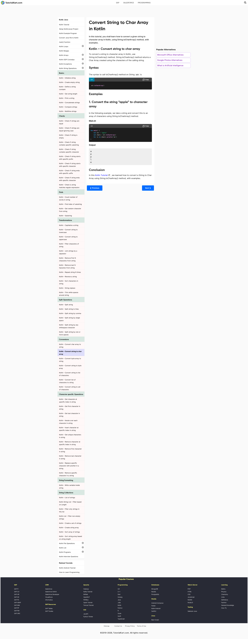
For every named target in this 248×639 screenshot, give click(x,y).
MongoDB (154, 589)
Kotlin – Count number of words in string (68, 198)
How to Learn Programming (69, 572)
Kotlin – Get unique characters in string (70, 436)
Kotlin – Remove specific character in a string (68, 474)
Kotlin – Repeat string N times (70, 272)
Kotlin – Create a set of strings (70, 523)
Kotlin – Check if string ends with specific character (69, 179)
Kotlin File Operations (67, 543)
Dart (119, 594)
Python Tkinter (88, 616)
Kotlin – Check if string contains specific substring (69, 143)
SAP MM (17, 605)
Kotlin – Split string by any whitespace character (68, 326)
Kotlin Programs (65, 552)
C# (119, 589)
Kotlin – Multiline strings (67, 111)
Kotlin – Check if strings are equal (69, 122)
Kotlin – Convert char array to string (70, 345)
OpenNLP (86, 597)
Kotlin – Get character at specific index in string (68, 400)
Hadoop (86, 589)
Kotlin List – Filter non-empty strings (69, 517)
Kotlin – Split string (66, 305)
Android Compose (157, 603)
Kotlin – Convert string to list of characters (69, 374)
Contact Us (118, 626)
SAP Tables (49, 608)
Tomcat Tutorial (88, 605)
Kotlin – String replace (67, 288)
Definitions (224, 600)
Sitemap (106, 626)
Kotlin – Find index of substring (70, 204)
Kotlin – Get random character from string (70, 210)
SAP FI (16, 589)
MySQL (153, 591)
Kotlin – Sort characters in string (68, 282)
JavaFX (85, 614)
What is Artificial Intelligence (170, 65)
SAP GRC (17, 613)
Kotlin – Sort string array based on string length (70, 537)
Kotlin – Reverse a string (68, 277)
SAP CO (16, 591)
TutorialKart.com (13, 2)
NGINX (190, 600)
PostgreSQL (155, 594)
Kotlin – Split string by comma (70, 313)
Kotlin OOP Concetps (66, 60)
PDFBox (86, 600)
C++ (119, 591)
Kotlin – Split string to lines (69, 309)
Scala (119, 613)
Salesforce (128, 3)
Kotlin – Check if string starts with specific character (69, 164)
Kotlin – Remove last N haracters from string (67, 266)
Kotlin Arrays (63, 55)
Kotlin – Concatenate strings (69, 102)
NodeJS (190, 602)
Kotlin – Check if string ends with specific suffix (69, 172)
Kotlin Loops (63, 46)
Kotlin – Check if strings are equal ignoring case (69, 129)
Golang (120, 597)
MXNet (85, 594)
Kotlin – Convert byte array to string (70, 359)
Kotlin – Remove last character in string (70, 457)
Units (223, 597)
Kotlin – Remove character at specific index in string (69, 443)
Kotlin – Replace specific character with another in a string (69, 465)
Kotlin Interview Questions (68, 556)
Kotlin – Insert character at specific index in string (68, 429)
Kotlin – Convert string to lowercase (68, 231)
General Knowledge (227, 605)
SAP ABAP (17, 602)
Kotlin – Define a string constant (67, 88)
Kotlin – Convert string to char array (70, 352)
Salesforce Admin (51, 591)
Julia (119, 602)
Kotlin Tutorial (64, 25)
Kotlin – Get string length (68, 94)
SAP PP (16, 608)
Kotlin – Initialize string (67, 78)
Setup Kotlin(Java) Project (68, 29)
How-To (224, 608)
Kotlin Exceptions (65, 64)
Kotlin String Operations (68, 68)
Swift (119, 616)
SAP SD (16, 597)
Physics (223, 591)
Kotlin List (62, 548)
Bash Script (155, 620)
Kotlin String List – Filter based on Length (70, 503)
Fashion (223, 602)
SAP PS (16, 600)
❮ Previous (94, 188)
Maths (223, 589)
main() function (64, 42)
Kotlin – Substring (65, 216)
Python (120, 608)
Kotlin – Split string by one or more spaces (69, 333)
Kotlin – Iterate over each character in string (68, 421)
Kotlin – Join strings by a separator (68, 252)
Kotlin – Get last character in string (69, 414)
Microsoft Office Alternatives (170, 55)
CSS (189, 594)
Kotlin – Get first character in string (69, 407)
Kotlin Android (155, 608)
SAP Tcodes (49, 611)
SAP (117, 3)
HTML (190, 591)
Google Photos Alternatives (169, 60)
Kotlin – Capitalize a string (68, 225)
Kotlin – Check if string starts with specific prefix (69, 157)
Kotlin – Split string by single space (69, 319)
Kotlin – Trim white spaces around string (68, 293)
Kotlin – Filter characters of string (69, 245)
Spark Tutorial (87, 602)
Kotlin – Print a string (66, 98)
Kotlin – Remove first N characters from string (67, 259)
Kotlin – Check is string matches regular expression (69, 186)
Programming (144, 3)
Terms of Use (141, 626)
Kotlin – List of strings (67, 497)
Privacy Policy (130, 626)
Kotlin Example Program (68, 33)
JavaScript (191, 597)
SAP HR (16, 594)
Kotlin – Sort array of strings (69, 532)
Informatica (49, 600)
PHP (189, 589)
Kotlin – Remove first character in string (70, 450)
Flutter (153, 606)
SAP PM (16, 611)
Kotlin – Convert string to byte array (70, 367)
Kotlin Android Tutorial (67, 568)
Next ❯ (148, 188)
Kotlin (119, 605)
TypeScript (121, 619)
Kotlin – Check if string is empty (68, 136)
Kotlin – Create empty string (69, 82)
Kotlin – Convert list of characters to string (67, 381)
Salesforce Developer (52, 594)
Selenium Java (192, 611)
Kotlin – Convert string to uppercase (68, 238)
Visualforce (49, 597)
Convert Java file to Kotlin (68, 38)
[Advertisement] (124, 11)
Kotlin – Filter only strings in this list (69, 510)
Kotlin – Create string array (69, 528)
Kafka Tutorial (87, 591)
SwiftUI (153, 611)
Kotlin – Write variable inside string (69, 486)
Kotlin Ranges (64, 51)
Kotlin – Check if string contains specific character (69, 150)
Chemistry (224, 594)
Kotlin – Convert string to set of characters (69, 388)
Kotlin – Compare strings (68, 107)
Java (119, 600)
